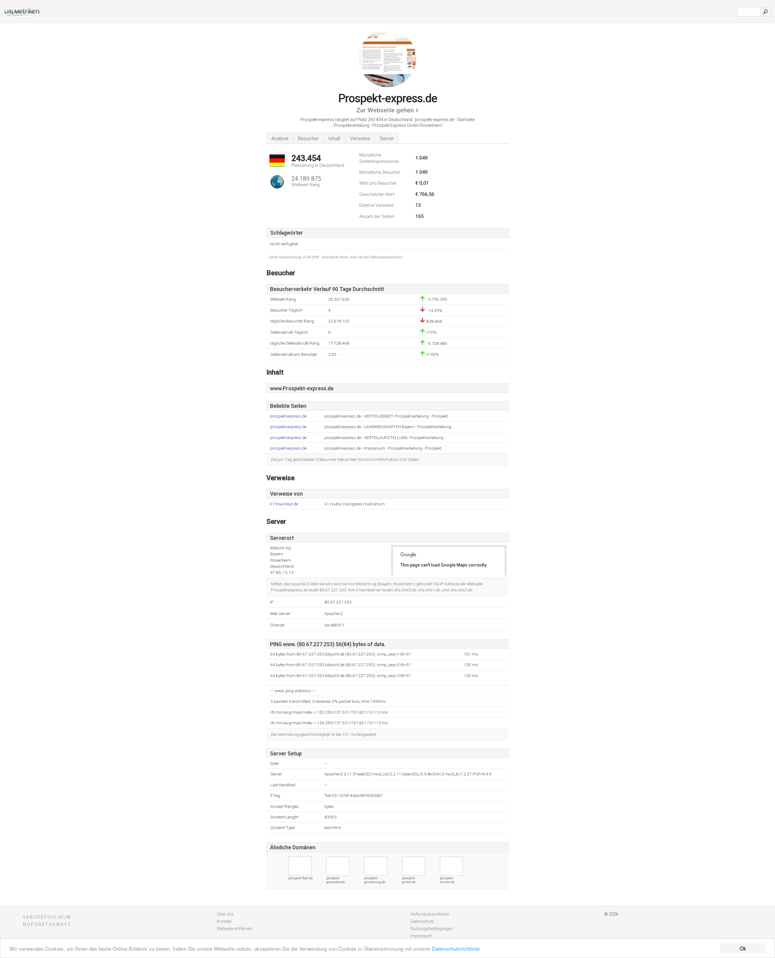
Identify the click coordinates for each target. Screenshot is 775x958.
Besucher (308, 138)
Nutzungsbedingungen (432, 928)
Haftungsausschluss (430, 914)
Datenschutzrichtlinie (456, 948)
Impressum (421, 935)
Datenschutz (422, 921)
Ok (743, 948)
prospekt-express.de (288, 416)
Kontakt (224, 921)
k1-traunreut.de (284, 504)
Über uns (225, 914)
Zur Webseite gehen (385, 110)
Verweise (360, 138)
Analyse (280, 138)
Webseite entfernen (234, 928)
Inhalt (334, 138)
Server (387, 138)
